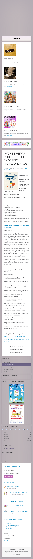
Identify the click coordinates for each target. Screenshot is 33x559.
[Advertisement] (16, 18)
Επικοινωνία (9, 528)
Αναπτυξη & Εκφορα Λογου (18, 492)
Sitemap (6, 540)
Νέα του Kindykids (8, 369)
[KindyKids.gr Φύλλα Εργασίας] (16, 144)
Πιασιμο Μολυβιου (13, 487)
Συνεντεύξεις (7, 362)
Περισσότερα (20, 62)
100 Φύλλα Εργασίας (11, 523)
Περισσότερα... (12, 110)
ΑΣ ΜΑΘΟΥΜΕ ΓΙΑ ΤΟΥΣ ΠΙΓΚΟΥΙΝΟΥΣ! (14, 336)
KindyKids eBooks (8, 371)
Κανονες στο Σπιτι (19, 505)
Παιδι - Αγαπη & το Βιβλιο (19, 511)
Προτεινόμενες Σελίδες (11, 527)
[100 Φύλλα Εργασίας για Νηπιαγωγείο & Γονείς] (16, 394)
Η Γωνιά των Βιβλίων (9, 364)
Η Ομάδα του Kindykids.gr (12, 525)
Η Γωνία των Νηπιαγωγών (10, 367)
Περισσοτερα (8, 476)
